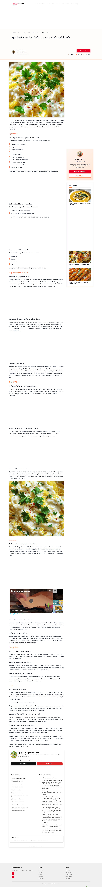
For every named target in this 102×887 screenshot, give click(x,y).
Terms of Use (69, 876)
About (62, 4)
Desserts (41, 876)
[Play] (58, 602)
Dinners (20, 32)
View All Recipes (80, 175)
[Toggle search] (89, 4)
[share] (50, 590)
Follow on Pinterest (80, 171)
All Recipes (41, 878)
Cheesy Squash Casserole (22, 591)
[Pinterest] (13, 875)
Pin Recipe (84, 50)
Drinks (52, 4)
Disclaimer (68, 878)
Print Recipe (24, 763)
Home (36, 4)
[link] (12, 591)
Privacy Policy (74, 4)
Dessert (58, 4)
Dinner (47, 4)
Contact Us (68, 872)
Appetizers (42, 4)
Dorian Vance (21, 50)
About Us (68, 870)
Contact (67, 4)
